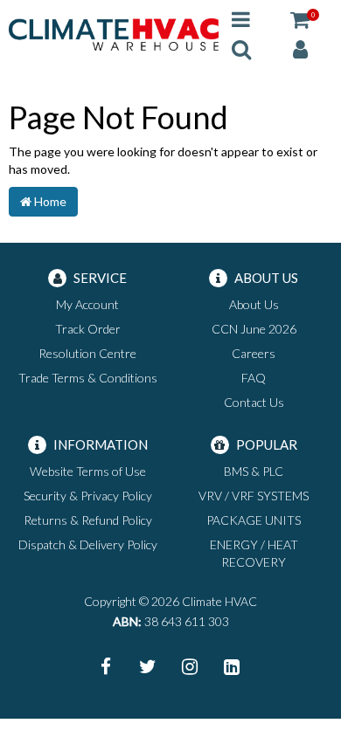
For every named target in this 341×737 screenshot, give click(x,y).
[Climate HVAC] (114, 32)
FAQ (253, 377)
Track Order (88, 328)
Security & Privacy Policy (88, 495)
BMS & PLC (253, 471)
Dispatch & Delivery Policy (87, 544)
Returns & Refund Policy (88, 520)
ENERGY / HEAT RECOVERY (254, 553)
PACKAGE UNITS (253, 520)
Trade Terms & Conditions (87, 377)
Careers (253, 353)
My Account (87, 304)
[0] (300, 18)
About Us (254, 304)
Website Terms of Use (88, 471)
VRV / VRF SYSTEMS (253, 495)
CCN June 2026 (254, 328)
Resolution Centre (87, 353)
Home (48, 201)
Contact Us (254, 402)
